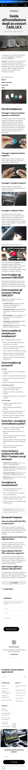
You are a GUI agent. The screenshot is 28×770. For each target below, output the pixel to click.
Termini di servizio (17, 602)
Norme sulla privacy (8, 602)
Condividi (15, 582)
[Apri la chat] (3, 767)
